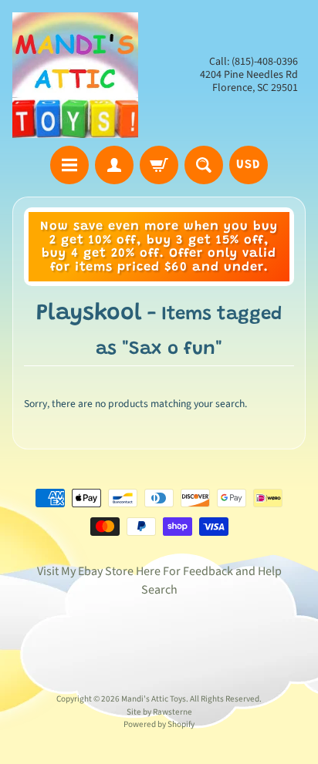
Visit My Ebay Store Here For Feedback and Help (159, 571)
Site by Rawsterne (159, 712)
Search (159, 589)
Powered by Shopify (159, 724)
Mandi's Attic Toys (153, 699)
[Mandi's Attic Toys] (75, 75)
